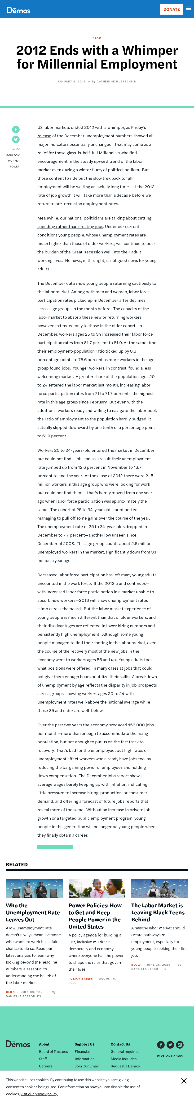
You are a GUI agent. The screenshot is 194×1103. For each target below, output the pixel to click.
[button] (16, 129)
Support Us (84, 1044)
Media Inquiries (124, 1058)
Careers (45, 1066)
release (44, 135)
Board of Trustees (53, 1051)
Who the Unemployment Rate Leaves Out (33, 912)
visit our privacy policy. (39, 1093)
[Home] (18, 15)
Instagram (180, 1045)
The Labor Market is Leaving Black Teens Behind (158, 912)
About (44, 1044)
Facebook (161, 1045)
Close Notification (175, 1087)
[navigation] (189, 8)
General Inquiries (125, 1051)
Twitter (170, 1045)
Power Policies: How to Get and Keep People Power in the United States (95, 915)
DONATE (171, 9)
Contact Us (120, 1044)
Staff (43, 1058)
